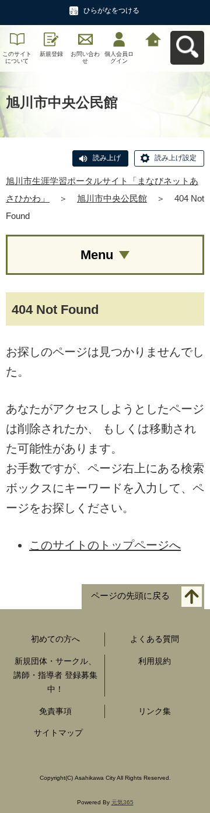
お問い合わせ (85, 57)
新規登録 (51, 54)
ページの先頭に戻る (130, 596)
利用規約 (154, 661)
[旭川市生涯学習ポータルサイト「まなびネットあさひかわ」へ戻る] (153, 38)
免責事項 (55, 711)
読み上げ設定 (176, 158)
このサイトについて (17, 57)
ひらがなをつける (111, 10)
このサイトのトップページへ (105, 545)
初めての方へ (55, 639)
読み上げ (107, 158)
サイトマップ (58, 732)
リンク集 (154, 711)
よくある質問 (154, 639)
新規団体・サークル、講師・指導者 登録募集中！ (55, 675)
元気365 (122, 802)
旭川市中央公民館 (112, 198)
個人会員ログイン (119, 57)
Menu (96, 255)
